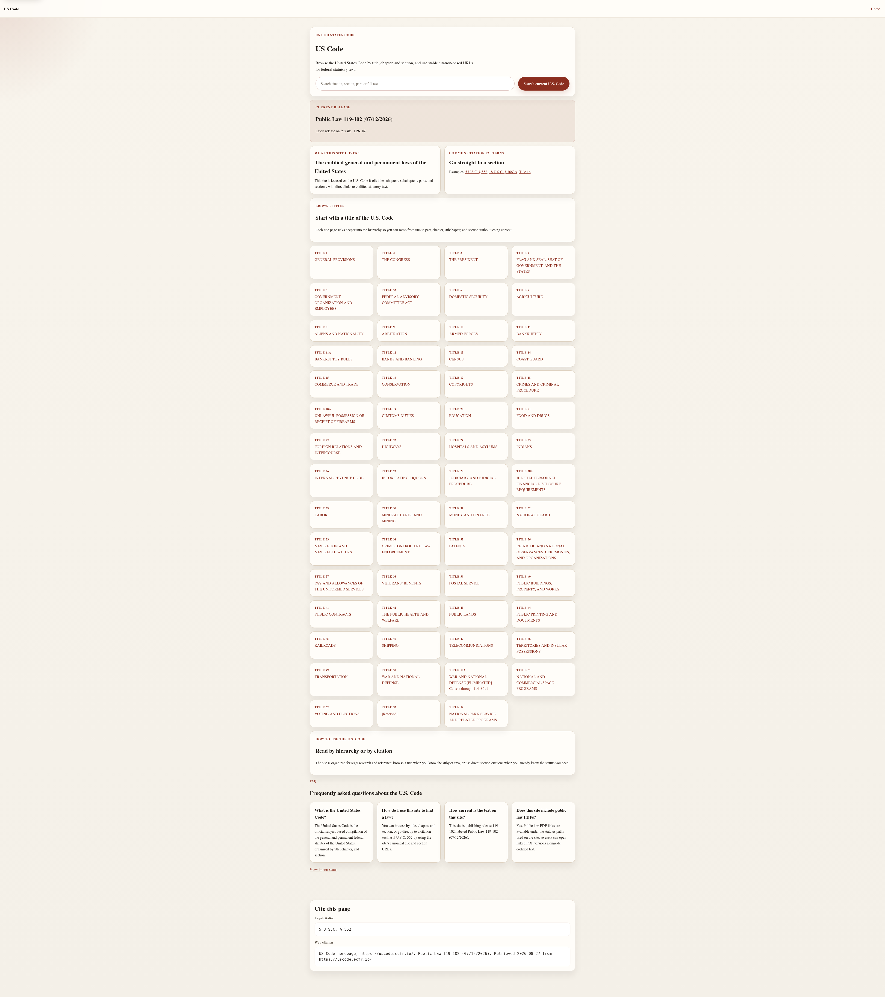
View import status (323, 869)
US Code (11, 9)
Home (875, 8)
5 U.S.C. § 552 (476, 171)
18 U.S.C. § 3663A (503, 171)
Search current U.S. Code (544, 83)
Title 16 (525, 171)
